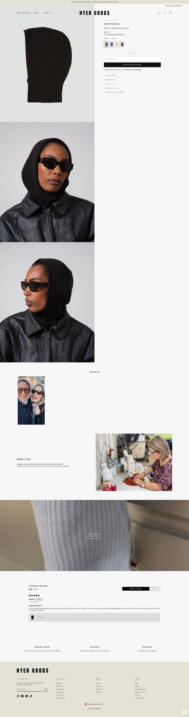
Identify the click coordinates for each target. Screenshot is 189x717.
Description (111, 75)
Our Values (99, 686)
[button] (31, 400)
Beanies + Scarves (140, 692)
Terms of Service (60, 698)
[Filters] (152, 589)
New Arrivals (24, 13)
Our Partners (99, 689)
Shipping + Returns (114, 92)
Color (110, 38)
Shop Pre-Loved (139, 698)
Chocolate (106, 44)
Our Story (98, 683)
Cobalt (111, 44)
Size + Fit (110, 84)
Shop (36, 13)
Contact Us (99, 692)
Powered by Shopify (94, 708)
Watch (94, 536)
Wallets (137, 686)
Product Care (59, 692)
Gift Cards (138, 695)
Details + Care (112, 88)
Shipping (58, 683)
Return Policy (60, 686)
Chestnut (122, 44)
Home (105, 20)
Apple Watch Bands (140, 689)
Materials (110, 79)
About (47, 13)
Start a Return (60, 689)
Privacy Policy (60, 695)
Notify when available (132, 64)
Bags (136, 683)
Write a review (136, 589)
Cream (117, 44)
